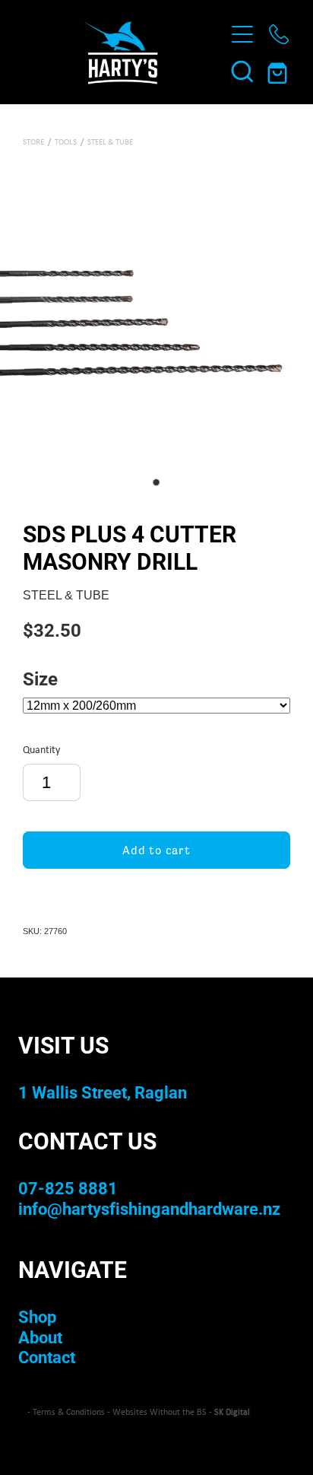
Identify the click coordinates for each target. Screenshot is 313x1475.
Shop (37, 1316)
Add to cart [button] (156, 850)
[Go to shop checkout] (279, 70)
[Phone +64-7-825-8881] (279, 34)
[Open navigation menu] (242, 34)
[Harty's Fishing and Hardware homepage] (120, 52)
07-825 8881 (68, 1188)
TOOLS (66, 141)
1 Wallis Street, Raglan (102, 1092)
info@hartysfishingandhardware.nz (149, 1208)
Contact (46, 1357)
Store (33, 141)
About (40, 1337)
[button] (242, 70)
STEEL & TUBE (110, 141)
